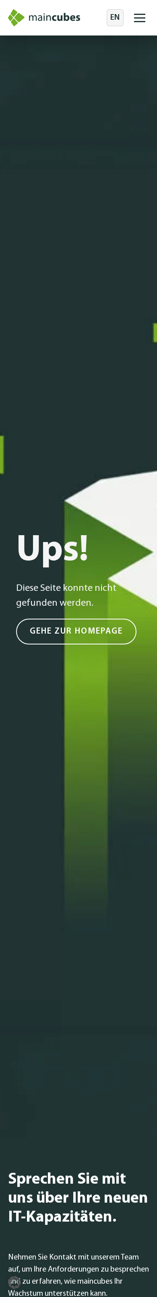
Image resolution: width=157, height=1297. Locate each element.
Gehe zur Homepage (76, 631)
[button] (139, 17)
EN (115, 18)
